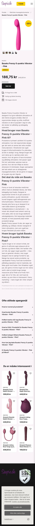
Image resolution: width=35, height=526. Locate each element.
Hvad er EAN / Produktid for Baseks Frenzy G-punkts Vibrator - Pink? (17, 328)
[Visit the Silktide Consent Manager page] (28, 519)
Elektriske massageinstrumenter (19, 12)
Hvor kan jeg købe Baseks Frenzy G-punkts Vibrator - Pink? (17, 344)
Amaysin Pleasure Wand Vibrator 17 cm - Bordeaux (25, 446)
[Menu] (32, 4)
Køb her (8, 86)
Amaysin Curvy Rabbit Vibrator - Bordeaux (8, 391)
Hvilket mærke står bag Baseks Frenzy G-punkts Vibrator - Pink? (16, 321)
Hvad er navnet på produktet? (12, 307)
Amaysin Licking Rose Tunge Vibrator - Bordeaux (25, 419)
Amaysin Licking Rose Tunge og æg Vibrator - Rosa (9, 446)
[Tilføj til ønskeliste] (14, 373)
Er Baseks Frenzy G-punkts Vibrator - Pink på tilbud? (17, 351)
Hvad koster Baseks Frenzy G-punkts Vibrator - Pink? (15, 313)
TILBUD (20, 4)
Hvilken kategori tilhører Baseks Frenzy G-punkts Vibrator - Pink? (17, 336)
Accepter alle (17, 507)
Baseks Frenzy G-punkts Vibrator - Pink (14, 15)
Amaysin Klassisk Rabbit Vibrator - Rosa (8, 418)
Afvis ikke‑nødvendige (17, 513)
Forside (4, 12)
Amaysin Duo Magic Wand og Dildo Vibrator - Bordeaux (24, 392)
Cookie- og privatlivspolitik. (21, 502)
